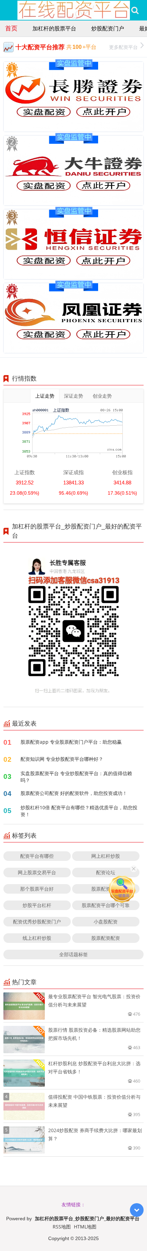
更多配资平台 (123, 47)
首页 (11, 28)
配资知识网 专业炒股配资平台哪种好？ (62, 759)
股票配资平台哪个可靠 (106, 905)
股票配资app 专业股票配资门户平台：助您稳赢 (71, 742)
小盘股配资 (106, 921)
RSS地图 (62, 1226)
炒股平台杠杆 (37, 905)
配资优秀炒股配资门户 (37, 921)
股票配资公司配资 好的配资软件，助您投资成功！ (74, 793)
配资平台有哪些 (37, 856)
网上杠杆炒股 (105, 856)
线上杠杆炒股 (37, 938)
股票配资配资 (105, 938)
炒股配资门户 (107, 28)
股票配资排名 (105, 888)
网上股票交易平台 (37, 872)
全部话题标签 (73, 954)
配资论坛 (105, 872)
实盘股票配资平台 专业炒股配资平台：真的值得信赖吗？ (76, 776)
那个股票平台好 (37, 888)
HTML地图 (85, 1226)
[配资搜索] (134, 10)
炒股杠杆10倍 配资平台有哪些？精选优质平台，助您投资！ (79, 810)
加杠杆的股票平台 (54, 28)
